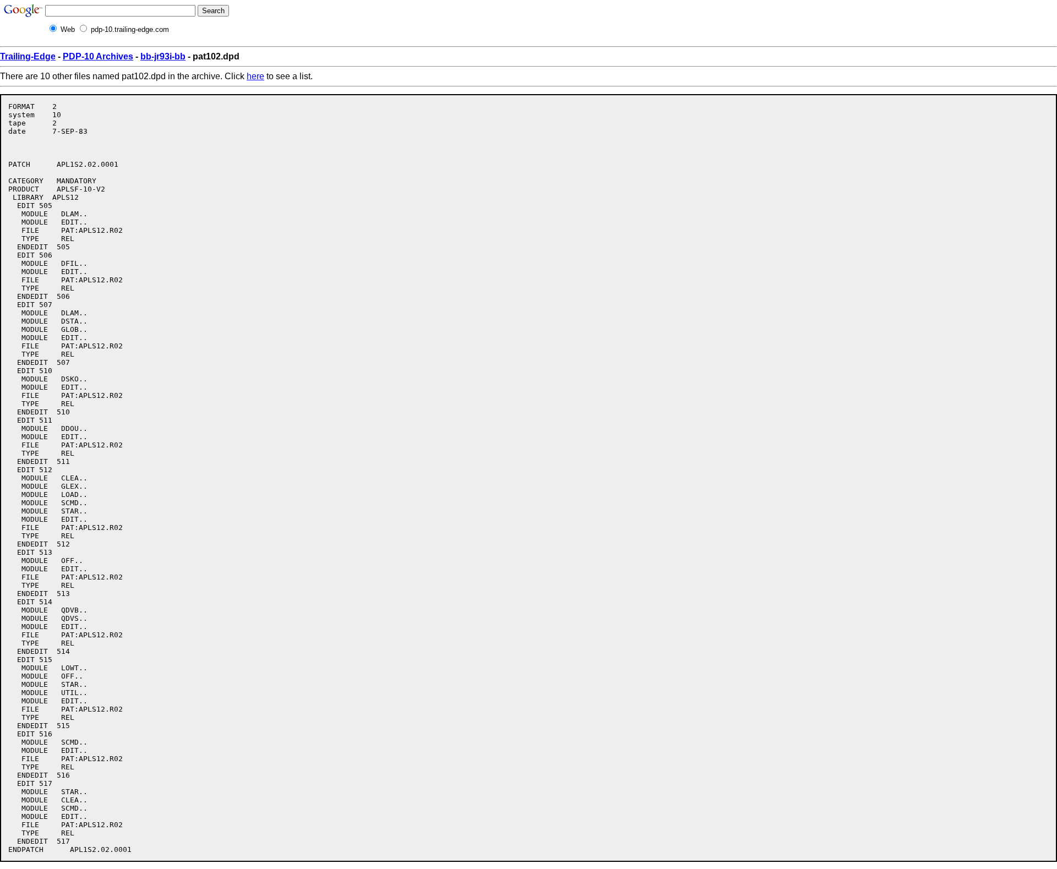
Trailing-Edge (28, 56)
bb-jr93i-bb (163, 56)
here (255, 76)
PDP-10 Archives (98, 56)
